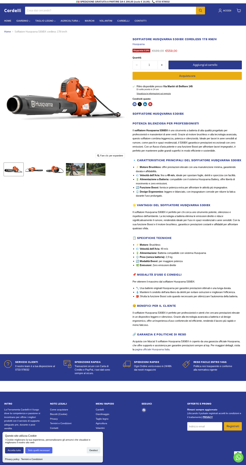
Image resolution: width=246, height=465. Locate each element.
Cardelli (123, 20)
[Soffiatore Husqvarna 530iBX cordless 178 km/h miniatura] (13, 169)
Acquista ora (187, 76)
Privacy (54, 418)
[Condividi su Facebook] (135, 104)
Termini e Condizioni (32, 459)
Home (7, 20)
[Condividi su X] (140, 104)
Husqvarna (139, 44)
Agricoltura (70, 20)
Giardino (22, 20)
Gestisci (93, 450)
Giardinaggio (102, 414)
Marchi (89, 20)
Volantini (105, 20)
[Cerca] (200, 10)
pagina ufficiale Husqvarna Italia (152, 349)
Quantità (137, 57)
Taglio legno (44, 20)
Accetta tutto (14, 450)
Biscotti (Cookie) (58, 414)
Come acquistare (59, 409)
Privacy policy (12, 459)
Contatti (140, 20)
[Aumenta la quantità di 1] (162, 65)
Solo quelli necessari (39, 450)
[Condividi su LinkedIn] (145, 104)
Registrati (233, 426)
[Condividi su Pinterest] (150, 104)
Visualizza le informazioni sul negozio (154, 93)
